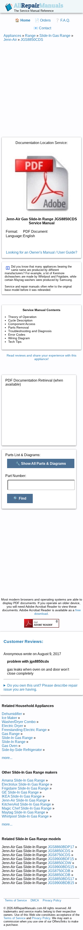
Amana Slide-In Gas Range (23, 780)
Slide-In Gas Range (54, 35)
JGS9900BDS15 (61, 867)
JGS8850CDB (59, 875)
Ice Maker (9, 718)
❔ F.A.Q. (62, 20)
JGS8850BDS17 (61, 879)
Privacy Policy (52, 900)
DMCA (35, 900)
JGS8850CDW (59, 863)
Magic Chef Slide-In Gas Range (27, 808)
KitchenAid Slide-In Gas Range (26, 804)
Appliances (12, 35)
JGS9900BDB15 (61, 883)
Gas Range (11, 734)
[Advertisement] (41, 86)
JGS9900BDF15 (61, 859)
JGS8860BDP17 (61, 847)
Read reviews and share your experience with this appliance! (41, 357)
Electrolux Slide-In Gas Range (25, 784)
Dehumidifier (12, 714)
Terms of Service (16, 900)
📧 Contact (42, 28)
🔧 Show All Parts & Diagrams (41, 463)
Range (30, 35)
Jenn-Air (10, 39)
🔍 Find (20, 498)
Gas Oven (9, 746)
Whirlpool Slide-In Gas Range (25, 816)
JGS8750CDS (59, 855)
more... (7, 758)
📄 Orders (43, 20)
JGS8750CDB (59, 871)
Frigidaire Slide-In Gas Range (25, 788)
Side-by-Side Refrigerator (22, 750)
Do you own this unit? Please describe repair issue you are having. (40, 687)
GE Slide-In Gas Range (20, 792)
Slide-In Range (13, 742)
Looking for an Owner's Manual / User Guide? (41, 252)
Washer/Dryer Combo (19, 722)
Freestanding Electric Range (24, 730)
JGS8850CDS (32, 39)
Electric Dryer (12, 726)
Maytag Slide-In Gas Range (23, 812)
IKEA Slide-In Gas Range (22, 796)
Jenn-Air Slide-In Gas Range (24, 800)
